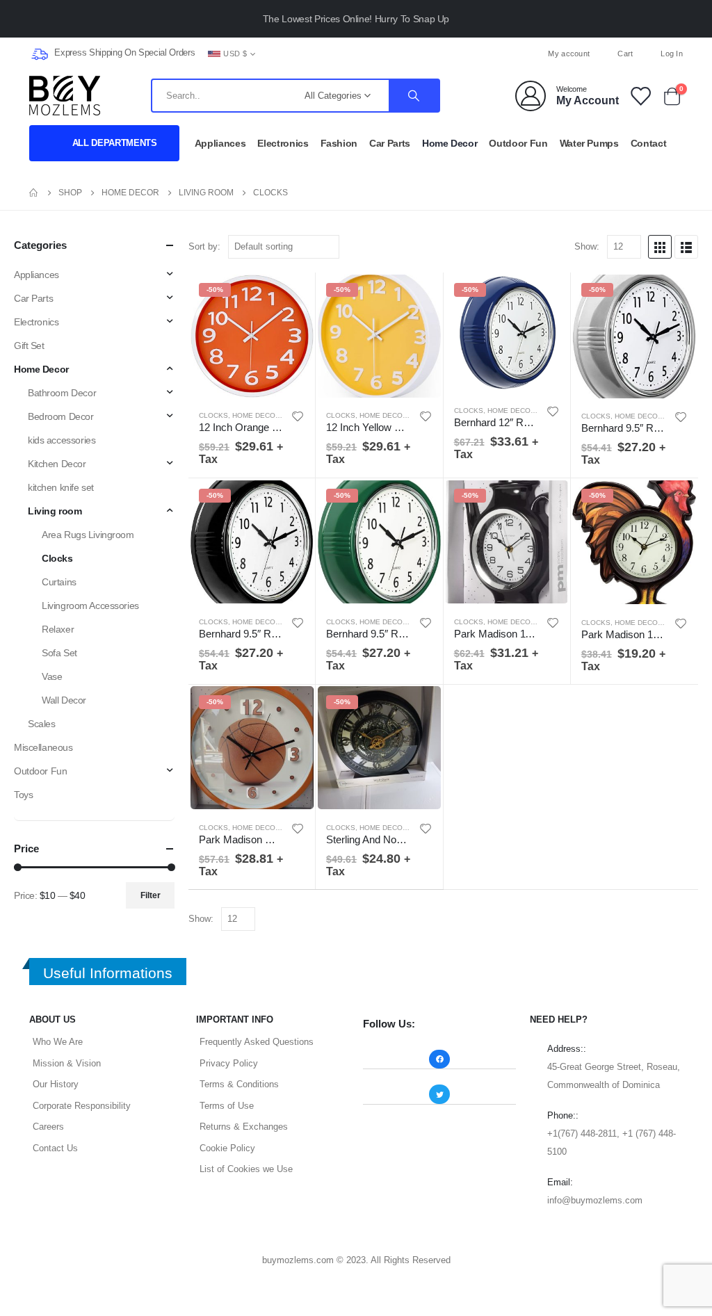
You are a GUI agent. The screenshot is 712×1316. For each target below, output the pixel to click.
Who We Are (58, 1042)
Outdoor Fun (518, 143)
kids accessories (61, 440)
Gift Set (29, 345)
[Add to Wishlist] (298, 416)
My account (569, 53)
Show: (586, 246)
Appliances (220, 143)
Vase (52, 676)
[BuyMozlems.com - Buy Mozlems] (64, 95)
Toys (23, 794)
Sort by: (204, 246)
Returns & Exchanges (244, 1126)
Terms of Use (227, 1105)
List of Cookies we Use (246, 1169)
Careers (48, 1126)
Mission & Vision (67, 1063)
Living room (54, 511)
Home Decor (450, 143)
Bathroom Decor (62, 392)
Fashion (339, 143)
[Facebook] (333, 53)
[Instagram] (379, 53)
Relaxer (58, 629)
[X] (356, 53)
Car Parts (389, 143)
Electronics (282, 143)
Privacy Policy (229, 1063)
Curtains (59, 581)
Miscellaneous (43, 747)
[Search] (414, 95)
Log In (672, 53)
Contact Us (55, 1148)
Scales (41, 723)
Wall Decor (64, 700)
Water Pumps (589, 143)
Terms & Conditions (239, 1084)
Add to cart (292, 295)
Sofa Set (59, 652)
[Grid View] (660, 247)
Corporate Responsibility (82, 1105)
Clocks (213, 415)
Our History (56, 1084)
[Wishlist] (640, 95)
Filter (150, 895)
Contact (649, 143)
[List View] (686, 247)
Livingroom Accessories (90, 605)
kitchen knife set (61, 487)
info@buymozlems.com (594, 1200)
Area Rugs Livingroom (88, 534)
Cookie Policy (227, 1148)
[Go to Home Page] (34, 193)
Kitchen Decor (57, 463)
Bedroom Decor (61, 416)
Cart (625, 53)
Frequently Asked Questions (257, 1042)
